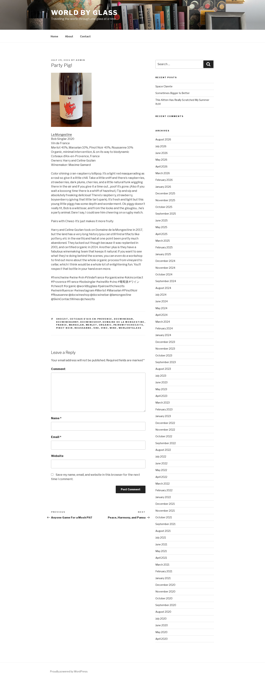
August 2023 (163, 368)
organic (105, 325)
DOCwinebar (123, 319)
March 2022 (162, 483)
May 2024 (161, 308)
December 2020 (165, 584)
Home (54, 36)
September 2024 (165, 281)
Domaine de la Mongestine (124, 322)
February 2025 (164, 247)
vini (96, 328)
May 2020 (161, 632)
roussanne (83, 328)
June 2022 (161, 463)
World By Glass (84, 13)
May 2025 (161, 227)
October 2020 (164, 598)
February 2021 (163, 571)
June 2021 (161, 544)
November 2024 (165, 267)
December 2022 (165, 422)
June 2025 (161, 220)
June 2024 (161, 301)
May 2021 (161, 551)
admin (80, 60)
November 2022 (165, 429)
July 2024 (160, 294)
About (69, 36)
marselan (76, 325)
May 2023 (161, 389)
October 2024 (163, 274)
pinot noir (64, 328)
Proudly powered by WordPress (69, 671)
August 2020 (163, 611)
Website (57, 456)
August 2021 (163, 530)
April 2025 (161, 234)
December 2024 (165, 260)
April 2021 (161, 557)
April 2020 (161, 638)
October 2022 (163, 436)
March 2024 (162, 321)
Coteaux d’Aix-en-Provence (91, 319)
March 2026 (162, 173)
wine (113, 328)
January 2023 (163, 416)
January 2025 (163, 254)
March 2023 (162, 402)
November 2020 (165, 591)
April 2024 (161, 314)
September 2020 (165, 605)
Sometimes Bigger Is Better (172, 93)
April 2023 (161, 395)
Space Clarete (164, 86)
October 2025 (163, 206)
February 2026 (164, 179)
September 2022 (165, 443)
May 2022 (161, 470)
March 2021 (162, 564)
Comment (58, 369)
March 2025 (162, 240)
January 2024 (163, 335)
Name (56, 418)
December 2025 (165, 193)
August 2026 (163, 139)
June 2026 (161, 152)
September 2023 (165, 362)
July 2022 (160, 456)
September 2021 (165, 524)
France (61, 325)
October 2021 (163, 517)
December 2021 (165, 503)
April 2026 (161, 166)
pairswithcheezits (128, 325)
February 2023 (164, 409)
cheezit (62, 319)
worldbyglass (130, 328)
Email (56, 437)
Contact (85, 36)
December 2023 (165, 341)
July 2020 (161, 618)
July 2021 (160, 537)
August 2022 (163, 449)
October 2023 (163, 355)
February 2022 (164, 490)
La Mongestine (61, 134)
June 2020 (161, 625)
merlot (91, 325)
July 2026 (160, 146)
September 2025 (165, 213)
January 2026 (163, 186)
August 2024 (163, 287)
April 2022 (161, 476)
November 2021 (165, 510)
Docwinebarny (67, 322)
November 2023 (165, 348)
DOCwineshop (90, 322)
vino (104, 328)
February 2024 (164, 328)
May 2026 (161, 159)
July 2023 (160, 375)
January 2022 (163, 497)
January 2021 (163, 578)
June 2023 (161, 382)
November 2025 (165, 200)
